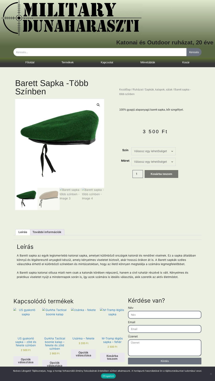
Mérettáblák (147, 62)
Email (131, 322)
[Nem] (210, 373)
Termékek (67, 62)
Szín (125, 150)
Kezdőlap (125, 89)
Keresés (194, 52)
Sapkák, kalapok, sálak (158, 89)
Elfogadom (108, 376)
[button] (98, 105)
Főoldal (29, 62)
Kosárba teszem (161, 174)
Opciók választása (25, 361)
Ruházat (138, 89)
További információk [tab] (46, 232)
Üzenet (133, 336)
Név (130, 307)
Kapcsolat (107, 62)
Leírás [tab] (22, 232)
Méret (125, 160)
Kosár (186, 62)
